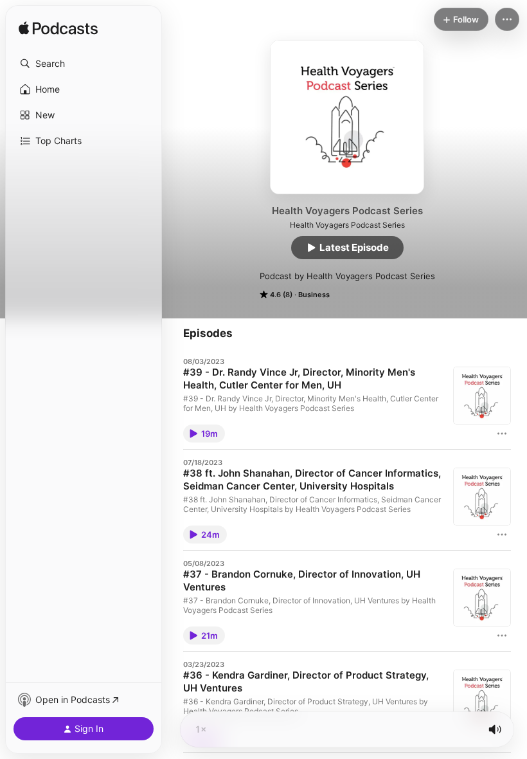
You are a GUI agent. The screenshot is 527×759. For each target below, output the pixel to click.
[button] (83, 64)
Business (314, 294)
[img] (58, 29)
